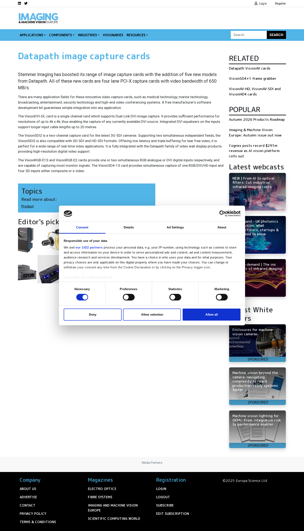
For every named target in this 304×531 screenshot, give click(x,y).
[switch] (129, 297)
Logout (163, 497)
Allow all (211, 314)
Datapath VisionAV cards (249, 68)
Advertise (28, 497)
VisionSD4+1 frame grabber (252, 78)
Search (276, 35)
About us (28, 488)
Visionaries (113, 35)
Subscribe (165, 505)
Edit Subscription (172, 513)
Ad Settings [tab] (175, 227)
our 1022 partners (89, 247)
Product (27, 206)
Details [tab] (129, 227)
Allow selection (152, 314)
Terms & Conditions (38, 522)
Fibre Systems (100, 497)
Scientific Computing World (114, 518)
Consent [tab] (82, 227)
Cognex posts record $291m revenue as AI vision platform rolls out (254, 150)
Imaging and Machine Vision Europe (113, 508)
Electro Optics (102, 488)
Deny (92, 314)
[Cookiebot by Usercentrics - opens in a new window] (222, 213)
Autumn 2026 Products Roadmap (257, 119)
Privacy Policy (33, 513)
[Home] (38, 14)
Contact (27, 505)
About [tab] (221, 227)
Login (161, 488)
